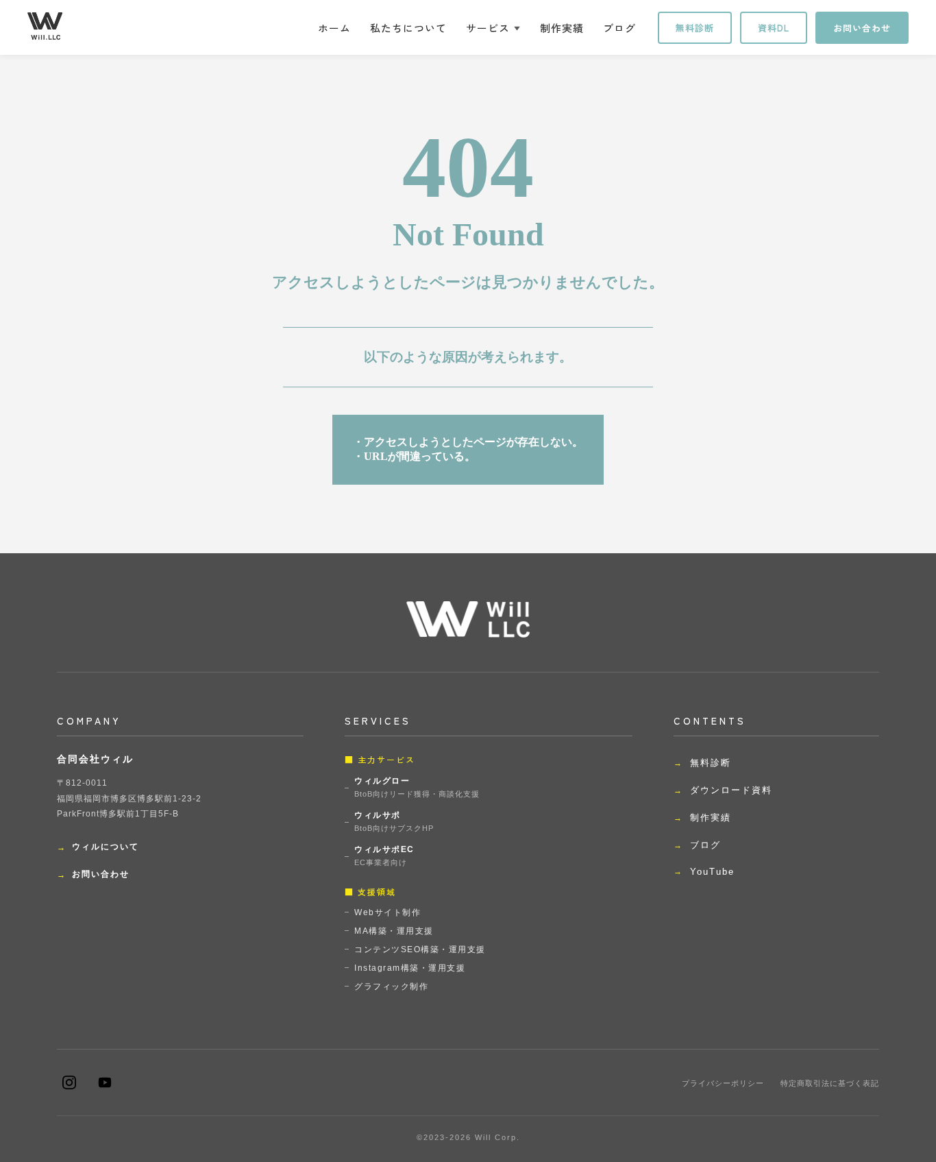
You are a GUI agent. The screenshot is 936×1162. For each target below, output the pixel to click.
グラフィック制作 (391, 986)
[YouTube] (105, 1082)
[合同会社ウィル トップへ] (44, 26)
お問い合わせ (862, 27)
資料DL (773, 27)
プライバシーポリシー (723, 1083)
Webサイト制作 (387, 912)
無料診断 (695, 27)
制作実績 (562, 28)
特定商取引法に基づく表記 (829, 1083)
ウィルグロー (417, 787)
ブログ (619, 28)
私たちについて (408, 28)
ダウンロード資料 (731, 790)
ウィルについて (105, 846)
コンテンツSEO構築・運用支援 (420, 949)
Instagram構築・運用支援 (409, 968)
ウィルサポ (394, 821)
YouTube (712, 872)
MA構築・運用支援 (394, 931)
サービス (488, 28)
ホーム (334, 28)
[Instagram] (69, 1082)
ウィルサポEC (384, 856)
